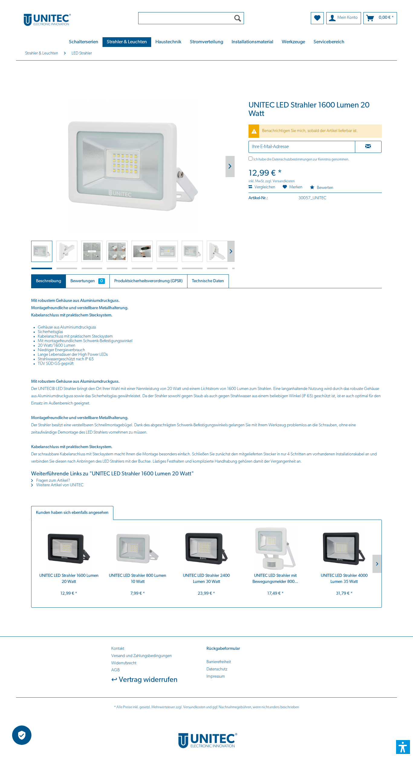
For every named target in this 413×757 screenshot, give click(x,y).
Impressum (216, 676)
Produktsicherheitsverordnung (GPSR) (148, 281)
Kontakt (117, 648)
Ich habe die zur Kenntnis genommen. (301, 159)
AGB (115, 670)
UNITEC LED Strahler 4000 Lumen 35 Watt (344, 579)
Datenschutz (217, 669)
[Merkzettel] (317, 18)
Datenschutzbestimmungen (292, 159)
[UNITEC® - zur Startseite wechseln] (73, 19)
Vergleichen (264, 187)
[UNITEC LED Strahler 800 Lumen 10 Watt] (138, 548)
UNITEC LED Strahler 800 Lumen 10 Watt (137, 579)
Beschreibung (48, 281)
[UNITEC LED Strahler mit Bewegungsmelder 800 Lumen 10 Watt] (275, 548)
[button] (403, 747)
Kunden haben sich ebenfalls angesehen (72, 513)
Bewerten (324, 188)
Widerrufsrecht (123, 663)
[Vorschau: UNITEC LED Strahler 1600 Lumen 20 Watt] (41, 251)
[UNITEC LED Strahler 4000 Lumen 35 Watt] (344, 548)
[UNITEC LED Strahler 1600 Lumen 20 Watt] (69, 548)
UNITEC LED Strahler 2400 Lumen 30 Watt (206, 579)
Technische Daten (208, 281)
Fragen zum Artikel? (52, 480)
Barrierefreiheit (219, 662)
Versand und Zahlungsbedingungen (141, 656)
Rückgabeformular (223, 648)
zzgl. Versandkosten (280, 181)
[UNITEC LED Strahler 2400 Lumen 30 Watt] (206, 548)
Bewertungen (86, 281)
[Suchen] (237, 18)
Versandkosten (194, 707)
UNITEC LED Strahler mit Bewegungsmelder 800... (275, 579)
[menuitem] (191, 18)
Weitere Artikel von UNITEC (59, 485)
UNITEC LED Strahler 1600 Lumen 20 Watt (69, 579)
